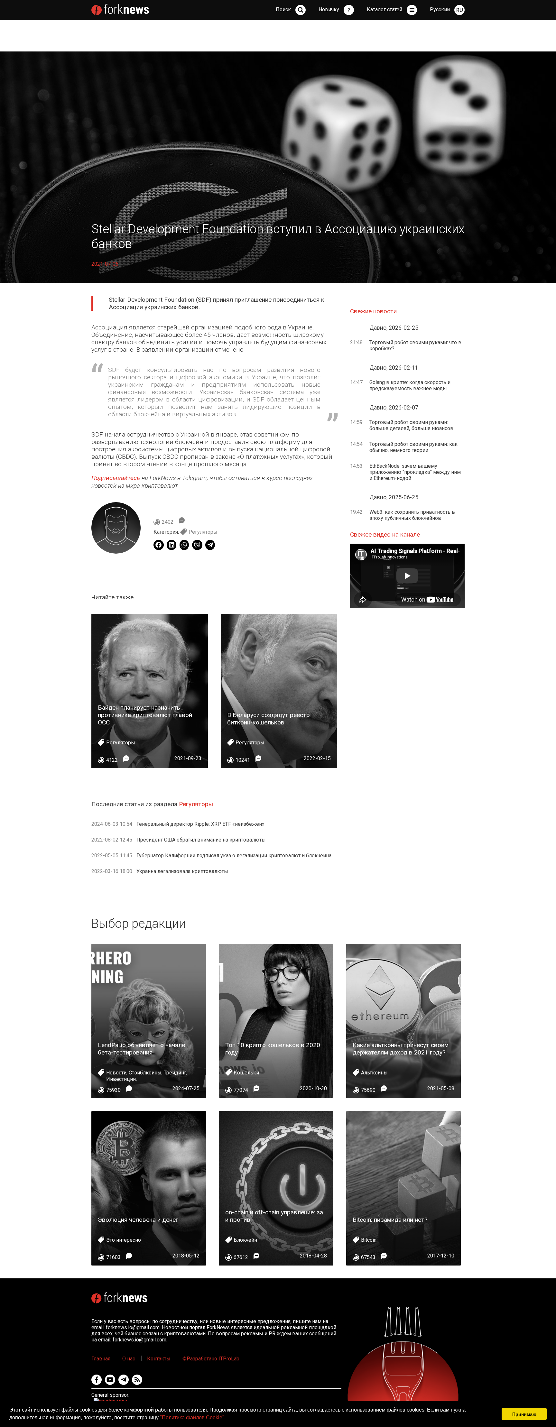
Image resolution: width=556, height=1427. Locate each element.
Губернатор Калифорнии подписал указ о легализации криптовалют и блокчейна (233, 855)
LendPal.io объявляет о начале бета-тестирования (141, 1048)
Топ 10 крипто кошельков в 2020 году (272, 1048)
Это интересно (123, 1240)
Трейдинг (175, 1073)
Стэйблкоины (145, 1073)
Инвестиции (121, 1079)
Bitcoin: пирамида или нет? (390, 1219)
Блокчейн (245, 1240)
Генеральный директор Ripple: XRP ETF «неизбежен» (200, 824)
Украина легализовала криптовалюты (182, 871)
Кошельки (246, 1073)
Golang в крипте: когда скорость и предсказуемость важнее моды (409, 385)
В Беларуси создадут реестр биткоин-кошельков (268, 718)
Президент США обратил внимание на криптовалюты (201, 840)
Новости (116, 1073)
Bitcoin (368, 1240)
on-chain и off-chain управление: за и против (274, 1216)
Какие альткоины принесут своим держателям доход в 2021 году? (401, 1048)
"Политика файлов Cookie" (192, 1417)
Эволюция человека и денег (138, 1219)
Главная (100, 1359)
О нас (128, 1359)
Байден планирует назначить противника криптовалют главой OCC (145, 715)
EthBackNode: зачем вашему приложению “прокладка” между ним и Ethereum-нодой (415, 472)
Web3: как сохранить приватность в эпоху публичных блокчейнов (412, 515)
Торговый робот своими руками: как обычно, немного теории (413, 447)
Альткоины (374, 1073)
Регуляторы (203, 532)
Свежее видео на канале (385, 534)
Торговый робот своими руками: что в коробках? (415, 345)
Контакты (159, 1359)
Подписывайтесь (115, 478)
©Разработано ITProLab (210, 1359)
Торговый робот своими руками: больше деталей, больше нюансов (411, 425)
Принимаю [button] (524, 1414)
